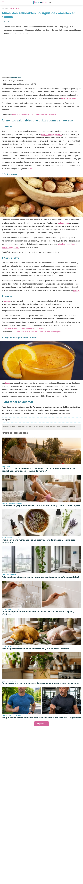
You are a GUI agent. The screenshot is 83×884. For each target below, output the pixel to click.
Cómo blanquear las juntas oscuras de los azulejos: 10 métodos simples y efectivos (38, 612)
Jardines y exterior (9, 575)
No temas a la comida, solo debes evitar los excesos (34, 114)
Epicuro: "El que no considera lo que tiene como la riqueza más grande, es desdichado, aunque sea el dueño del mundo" (38, 469)
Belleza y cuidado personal (12, 503)
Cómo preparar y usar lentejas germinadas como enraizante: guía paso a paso (40, 683)
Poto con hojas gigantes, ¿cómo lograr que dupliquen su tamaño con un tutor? (40, 577)
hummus (7, 301)
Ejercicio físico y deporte (11, 715)
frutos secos (63, 223)
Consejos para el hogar (10, 537)
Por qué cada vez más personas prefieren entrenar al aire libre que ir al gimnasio (41, 717)
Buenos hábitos (14, 8)
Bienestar (5, 8)
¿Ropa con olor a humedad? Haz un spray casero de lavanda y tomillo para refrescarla (38, 541)
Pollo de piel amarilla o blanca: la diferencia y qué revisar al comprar (35, 648)
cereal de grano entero (51, 134)
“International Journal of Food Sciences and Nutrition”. (24, 328)
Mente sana (6, 466)
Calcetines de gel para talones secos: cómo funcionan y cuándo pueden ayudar (41, 505)
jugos (7, 383)
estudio (31, 168)
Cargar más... (41, 724)
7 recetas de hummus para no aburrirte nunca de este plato (36, 332)
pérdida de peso (68, 98)
